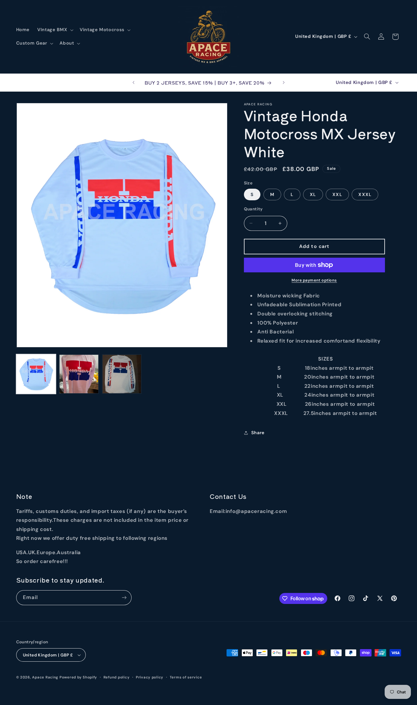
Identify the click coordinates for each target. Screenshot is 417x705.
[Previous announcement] (133, 82)
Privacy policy (149, 677)
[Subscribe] (124, 597)
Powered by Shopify (78, 677)
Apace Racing (45, 677)
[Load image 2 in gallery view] (79, 374)
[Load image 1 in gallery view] (36, 374)
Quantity (253, 209)
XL (313, 194)
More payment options (314, 280)
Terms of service (186, 677)
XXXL (364, 194)
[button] (55, 30)
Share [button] (258, 433)
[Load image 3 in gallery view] (122, 374)
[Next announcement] (283, 82)
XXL (337, 194)
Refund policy (116, 677)
